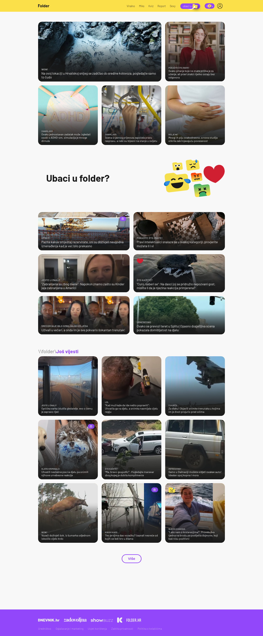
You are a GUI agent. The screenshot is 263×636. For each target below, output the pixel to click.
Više (131, 559)
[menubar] (220, 6)
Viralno (131, 6)
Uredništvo (44, 628)
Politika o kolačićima (150, 628)
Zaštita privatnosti (122, 628)
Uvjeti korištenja (97, 628)
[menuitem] (220, 6)
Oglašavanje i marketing (69, 628)
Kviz (150, 6)
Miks (141, 6)
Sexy (173, 6)
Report (161, 6)
